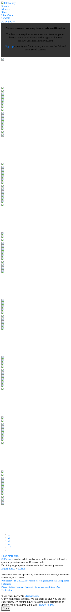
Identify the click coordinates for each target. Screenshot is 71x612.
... (9, 543)
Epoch (12, 568)
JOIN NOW (8, 21)
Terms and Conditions (45, 587)
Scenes (5, 6)
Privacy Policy (8, 587)
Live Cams (7, 15)
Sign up (9, 46)
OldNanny (6, 559)
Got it (6, 608)
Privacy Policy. (46, 604)
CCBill (21, 568)
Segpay (4, 568)
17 (9, 546)
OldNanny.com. (32, 596)
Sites (4, 12)
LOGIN (5, 18)
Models (5, 9)
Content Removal (25, 587)
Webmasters (6, 580)
